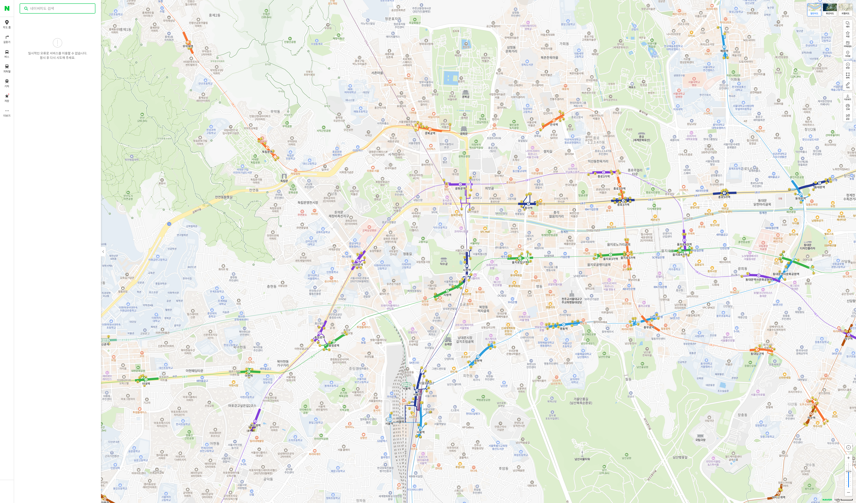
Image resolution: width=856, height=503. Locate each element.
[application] (435, 251)
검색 (26, 8)
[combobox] (57, 8)
